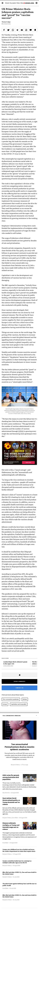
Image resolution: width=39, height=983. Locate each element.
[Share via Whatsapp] (13, 30)
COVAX (21, 431)
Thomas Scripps (6, 22)
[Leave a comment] (30, 30)
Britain (25, 699)
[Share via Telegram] (17, 30)
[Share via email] (22, 30)
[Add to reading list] (35, 30)
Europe (5, 704)
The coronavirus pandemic (11, 699)
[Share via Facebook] (4, 30)
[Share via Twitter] (8, 30)
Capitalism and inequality (18, 704)
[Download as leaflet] (26, 30)
